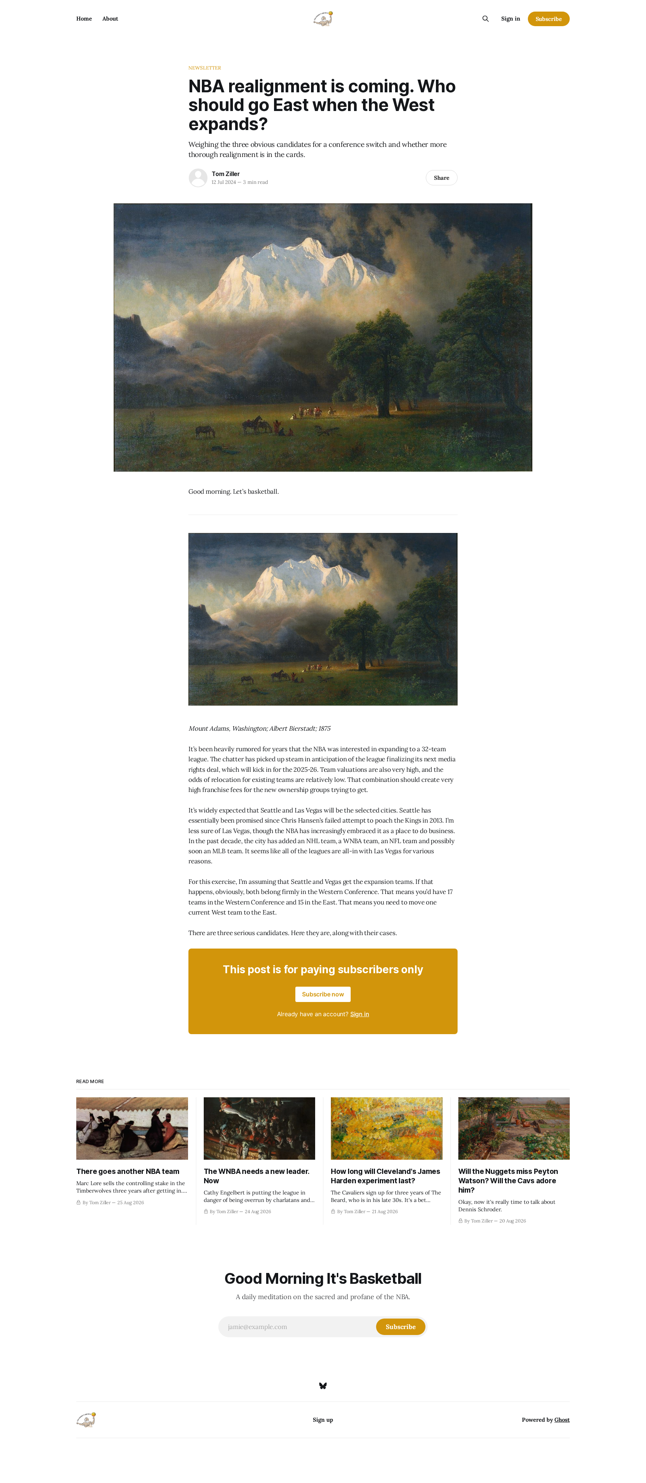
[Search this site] (486, 19)
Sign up (323, 1419)
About (110, 18)
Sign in (510, 18)
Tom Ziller (226, 174)
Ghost (562, 1419)
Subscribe (549, 18)
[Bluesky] (323, 1386)
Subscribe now (323, 994)
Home (84, 18)
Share (441, 177)
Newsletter (204, 68)
